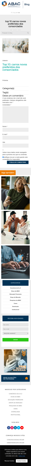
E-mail (5, 134)
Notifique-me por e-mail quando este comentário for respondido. (15, 158)
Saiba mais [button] (21, 456)
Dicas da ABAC (15, 291)
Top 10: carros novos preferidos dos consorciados (14, 67)
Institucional (15, 309)
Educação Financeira (15, 294)
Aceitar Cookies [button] (21, 461)
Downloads (15, 306)
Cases (15, 303)
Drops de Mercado (15, 297)
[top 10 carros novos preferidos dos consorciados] (15, 45)
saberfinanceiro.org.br (15, 443)
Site (3, 142)
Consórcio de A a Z (15, 288)
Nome (4, 126)
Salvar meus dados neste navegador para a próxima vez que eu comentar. (14, 153)
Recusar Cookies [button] (9, 461)
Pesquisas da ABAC (15, 300)
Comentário (6, 105)
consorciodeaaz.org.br (15, 440)
